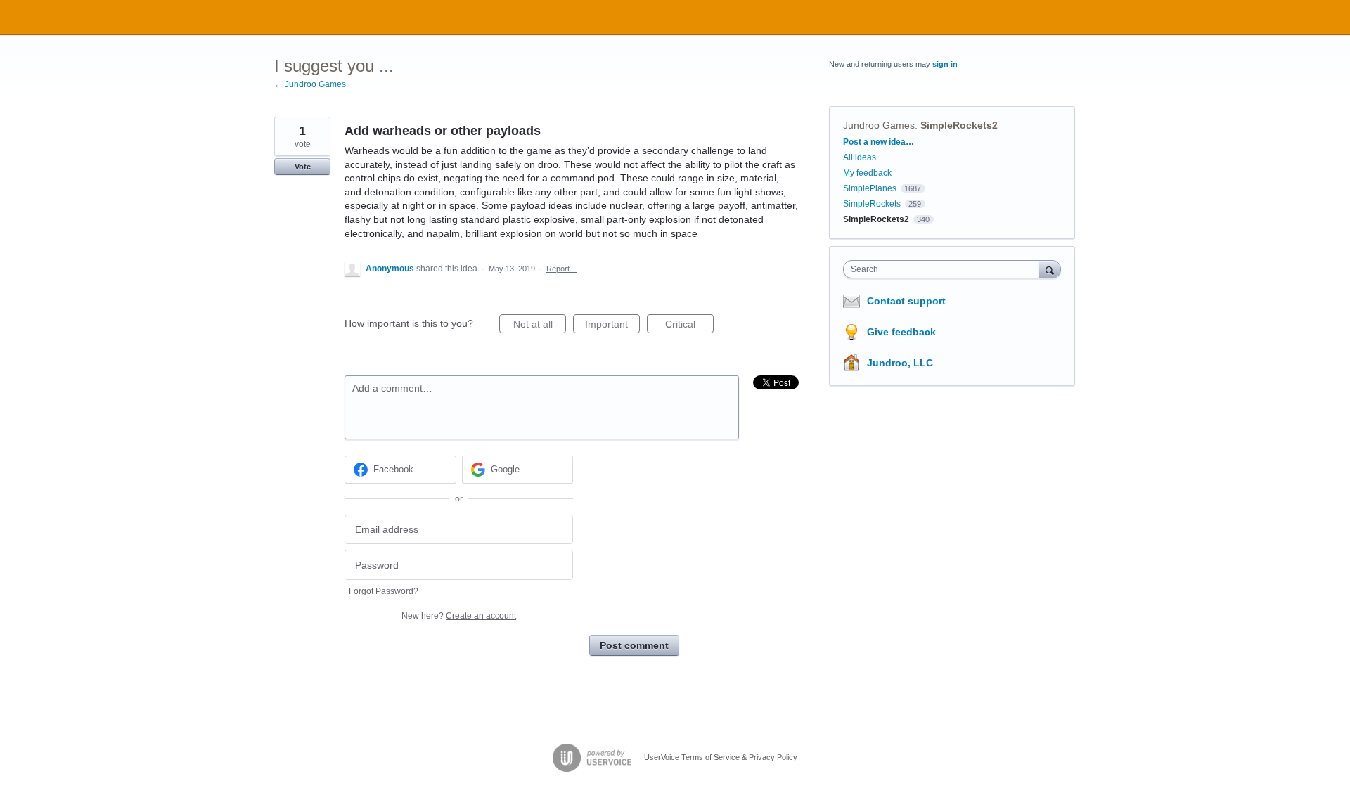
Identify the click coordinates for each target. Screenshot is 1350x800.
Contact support (906, 301)
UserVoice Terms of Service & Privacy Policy (720, 757)
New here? (458, 616)
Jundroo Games (879, 125)
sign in (945, 64)
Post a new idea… (878, 142)
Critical (689, 325)
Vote (303, 166)
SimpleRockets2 (959, 125)
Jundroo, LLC (900, 362)
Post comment (634, 645)
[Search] (1050, 269)
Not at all (539, 325)
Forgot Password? (383, 591)
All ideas (859, 157)
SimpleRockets (872, 204)
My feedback (867, 173)
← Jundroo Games (310, 84)
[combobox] (944, 269)
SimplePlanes (869, 188)
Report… (561, 268)
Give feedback (901, 331)
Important (612, 325)
